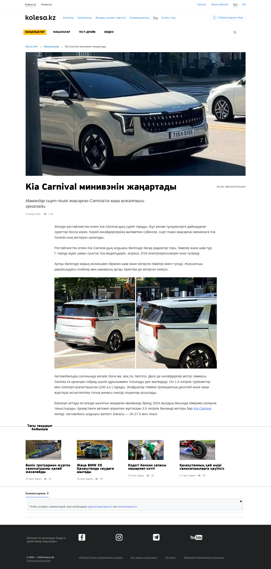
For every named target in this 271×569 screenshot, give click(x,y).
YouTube (196, 537)
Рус (244, 4)
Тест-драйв (87, 32)
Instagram (119, 537)
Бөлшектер (85, 17)
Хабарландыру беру (230, 17)
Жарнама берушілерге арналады (204, 557)
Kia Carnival (202, 408)
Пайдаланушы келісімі (38, 560)
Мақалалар (61, 32)
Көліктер (68, 17)
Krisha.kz (46, 4)
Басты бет (32, 46)
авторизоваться (127, 506)
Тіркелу (201, 4)
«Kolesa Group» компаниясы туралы (101, 557)
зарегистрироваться (100, 506)
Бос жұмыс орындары (144, 557)
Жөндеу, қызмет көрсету (110, 17)
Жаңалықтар (34, 32)
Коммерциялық (139, 17)
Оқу (155, 17)
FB (82, 537)
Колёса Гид (168, 17)
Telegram (156, 537)
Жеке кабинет (220, 4)
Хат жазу (170, 557)
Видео (109, 32)
